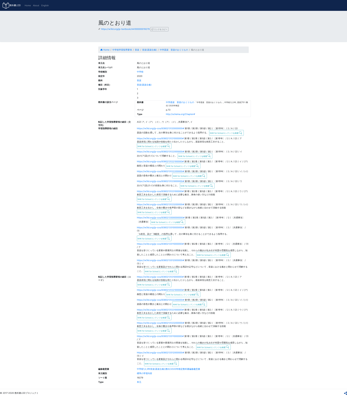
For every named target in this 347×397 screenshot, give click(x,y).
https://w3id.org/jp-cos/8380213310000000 (159, 227)
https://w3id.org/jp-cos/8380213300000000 (160, 217)
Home (28, 5)
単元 (139, 382)
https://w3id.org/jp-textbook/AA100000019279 (125, 29)
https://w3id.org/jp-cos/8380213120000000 (159, 128)
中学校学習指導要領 (122, 49)
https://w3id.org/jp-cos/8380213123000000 (159, 181)
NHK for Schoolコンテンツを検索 (224, 133)
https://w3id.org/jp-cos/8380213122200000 (159, 171)
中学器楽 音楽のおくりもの (174, 49)
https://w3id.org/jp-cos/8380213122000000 (159, 151)
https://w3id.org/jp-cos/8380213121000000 (159, 138)
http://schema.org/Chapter (179, 114)
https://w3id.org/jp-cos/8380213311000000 (159, 243)
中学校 (140, 71)
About (36, 5)
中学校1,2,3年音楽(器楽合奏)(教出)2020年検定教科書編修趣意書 (168, 369)
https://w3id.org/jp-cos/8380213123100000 (159, 191)
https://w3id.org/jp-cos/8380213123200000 (159, 204)
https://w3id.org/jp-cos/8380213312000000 (159, 260)
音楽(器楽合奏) (149, 49)
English (45, 5)
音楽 (137, 49)
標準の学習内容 (144, 373)
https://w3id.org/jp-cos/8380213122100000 (159, 161)
